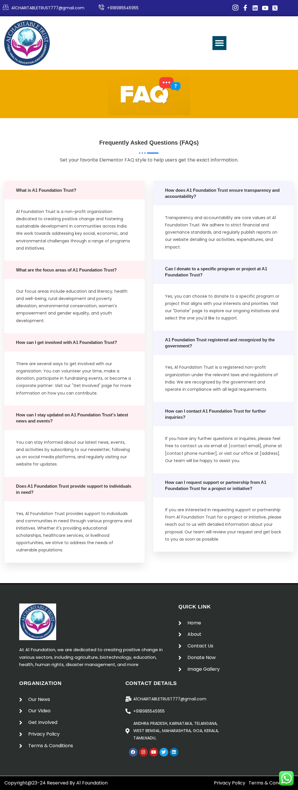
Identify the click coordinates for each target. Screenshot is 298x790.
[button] (219, 43)
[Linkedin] (174, 752)
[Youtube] (153, 752)
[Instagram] (143, 752)
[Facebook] (133, 752)
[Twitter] (163, 752)
